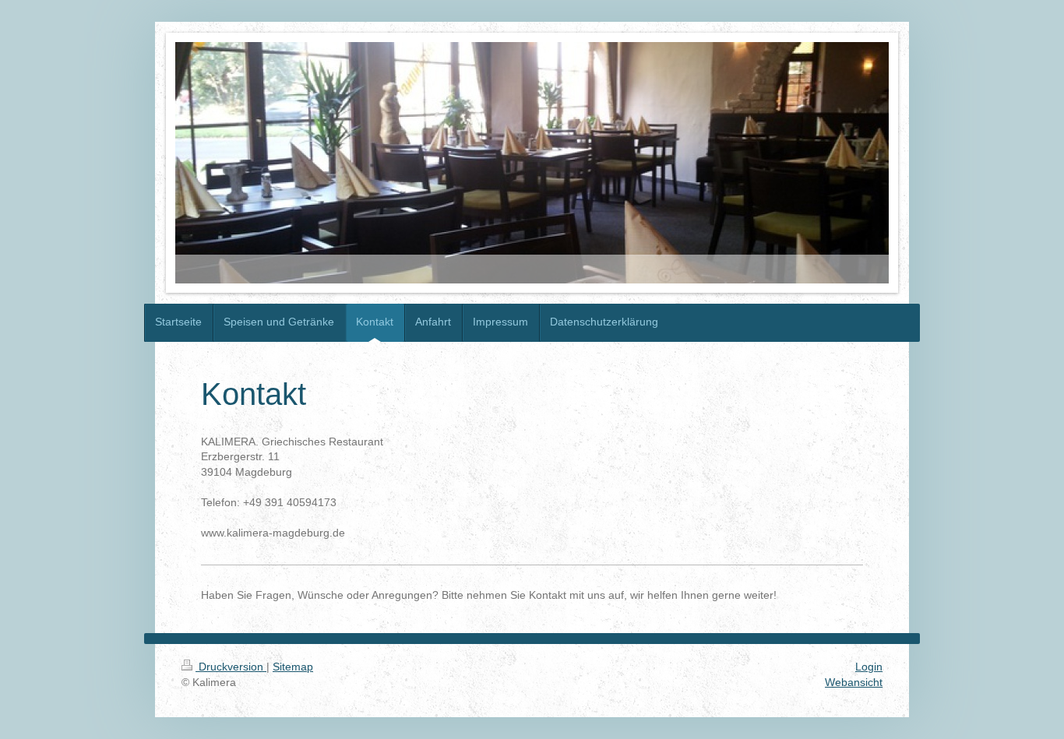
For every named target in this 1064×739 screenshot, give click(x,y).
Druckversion (231, 666)
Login (869, 666)
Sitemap (293, 666)
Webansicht (854, 682)
